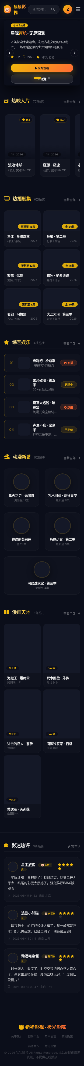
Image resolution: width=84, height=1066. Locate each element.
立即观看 (43, 68)
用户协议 (50, 1036)
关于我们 (16, 1036)
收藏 (43, 79)
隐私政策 (67, 1036)
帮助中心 (33, 1036)
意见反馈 (50, 1046)
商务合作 (33, 1046)
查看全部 (70, 102)
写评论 (75, 846)
